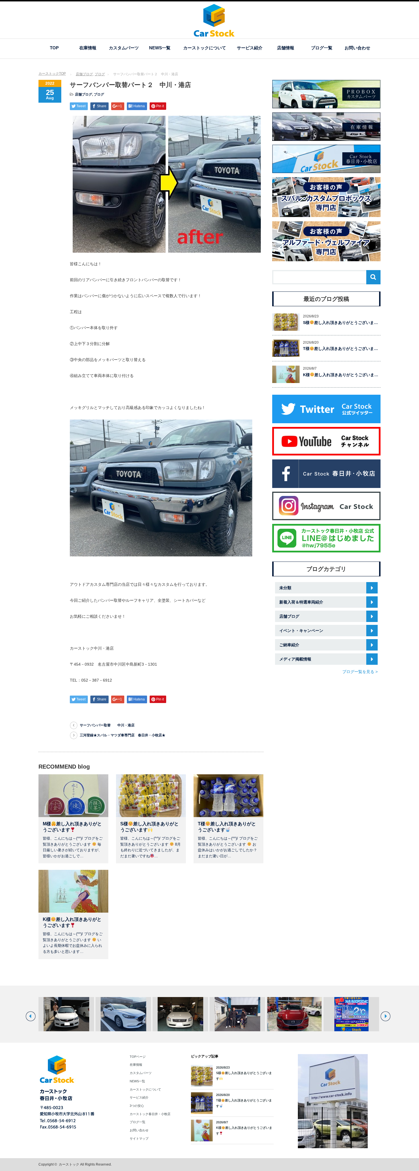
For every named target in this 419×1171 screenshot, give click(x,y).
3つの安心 (137, 1105)
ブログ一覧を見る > (360, 671)
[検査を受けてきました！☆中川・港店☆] (351, 1014)
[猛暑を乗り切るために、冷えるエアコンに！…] (294, 1014)
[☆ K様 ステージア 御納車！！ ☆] (123, 1014)
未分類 (285, 588)
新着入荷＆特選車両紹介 (301, 602)
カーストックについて (204, 47)
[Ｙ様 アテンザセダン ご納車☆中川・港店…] (237, 1014)
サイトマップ (139, 1138)
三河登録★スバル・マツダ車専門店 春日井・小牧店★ (122, 735)
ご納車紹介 (289, 645)
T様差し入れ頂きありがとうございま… (340, 348)
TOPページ (138, 1056)
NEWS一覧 (159, 47)
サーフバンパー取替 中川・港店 (107, 725)
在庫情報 (87, 47)
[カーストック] (214, 33)
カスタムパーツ (124, 47)
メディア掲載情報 (295, 659)
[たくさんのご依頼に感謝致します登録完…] (66, 1014)
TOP (54, 47)
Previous (31, 1016)
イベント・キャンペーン (301, 630)
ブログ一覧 (321, 47)
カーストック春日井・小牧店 (150, 1114)
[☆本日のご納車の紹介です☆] (180, 1014)
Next (385, 1016)
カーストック (69, 1164)
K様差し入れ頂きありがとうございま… (340, 374)
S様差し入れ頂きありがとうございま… (340, 322)
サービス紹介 (250, 47)
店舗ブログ (84, 74)
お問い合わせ (357, 47)
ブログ (100, 74)
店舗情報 (285, 47)
